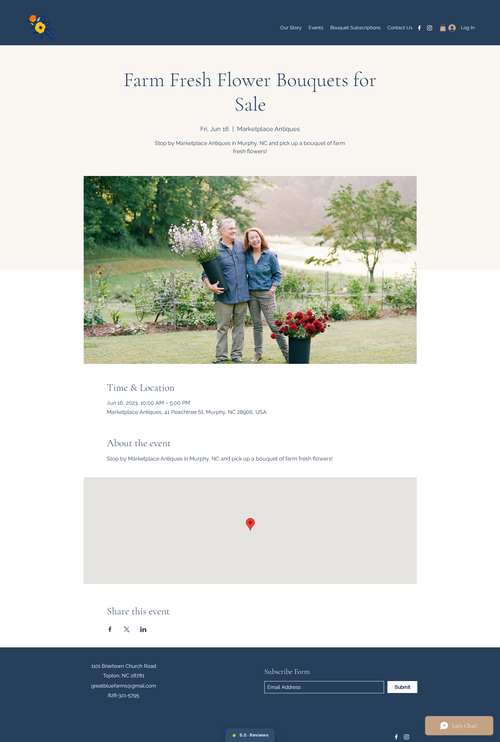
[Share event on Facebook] (110, 629)
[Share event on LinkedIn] (143, 629)
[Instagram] (429, 28)
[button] (443, 27)
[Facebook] (419, 28)
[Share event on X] (126, 629)
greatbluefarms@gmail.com (123, 686)
